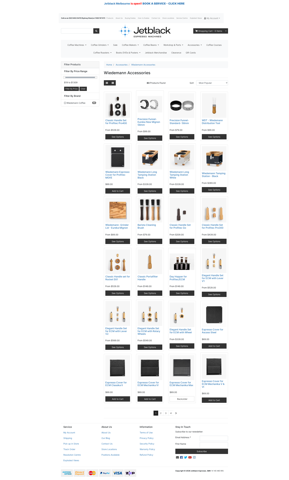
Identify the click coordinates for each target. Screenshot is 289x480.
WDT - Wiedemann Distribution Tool (212, 122)
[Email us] (177, 457)
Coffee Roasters (101, 52)
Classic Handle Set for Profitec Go (180, 226)
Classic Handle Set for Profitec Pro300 (212, 226)
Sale (115, 45)
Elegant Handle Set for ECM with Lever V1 (212, 278)
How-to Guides (143, 18)
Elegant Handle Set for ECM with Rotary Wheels (149, 331)
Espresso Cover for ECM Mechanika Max (181, 384)
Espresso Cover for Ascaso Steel (212, 331)
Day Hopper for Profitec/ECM (178, 278)
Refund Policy (146, 455)
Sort (192, 83)
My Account (69, 432)
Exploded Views (196, 18)
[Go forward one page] (176, 413)
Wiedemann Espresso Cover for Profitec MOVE (117, 175)
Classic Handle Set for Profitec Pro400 (116, 122)
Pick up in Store (71, 443)
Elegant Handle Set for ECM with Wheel (181, 331)
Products (109, 18)
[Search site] (96, 31)
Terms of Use (146, 432)
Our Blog (105, 438)
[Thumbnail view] (107, 82)
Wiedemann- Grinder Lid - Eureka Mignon (117, 226)
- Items (210, 31)
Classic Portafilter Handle (148, 278)
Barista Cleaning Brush (147, 226)
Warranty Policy (147, 449)
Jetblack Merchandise (156, 52)
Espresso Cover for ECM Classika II (116, 384)
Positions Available (110, 455)
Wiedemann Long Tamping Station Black (147, 175)
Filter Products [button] (72, 64)
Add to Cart (117, 191)
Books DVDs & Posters (127, 52)
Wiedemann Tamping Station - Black (213, 175)
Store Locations (168, 18)
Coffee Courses (214, 45)
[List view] (113, 82)
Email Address (183, 437)
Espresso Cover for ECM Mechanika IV (148, 384)
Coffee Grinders (99, 45)
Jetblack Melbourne (117, 3)
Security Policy (147, 443)
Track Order (69, 449)
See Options (118, 136)
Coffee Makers (129, 45)
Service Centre (182, 18)
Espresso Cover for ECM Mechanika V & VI (213, 384)
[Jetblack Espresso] (144, 30)
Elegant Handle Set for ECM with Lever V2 (116, 331)
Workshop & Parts (172, 45)
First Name (180, 444)
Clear (83, 89)
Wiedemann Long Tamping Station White (179, 175)
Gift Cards (191, 52)
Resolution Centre (72, 455)
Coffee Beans (150, 45)
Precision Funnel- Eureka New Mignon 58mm (149, 122)
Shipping (67, 438)
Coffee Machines (76, 45)
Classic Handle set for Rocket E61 (117, 278)
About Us (119, 18)
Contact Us (156, 18)
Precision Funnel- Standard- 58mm (179, 122)
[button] (212, 18)
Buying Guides (130, 18)
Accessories (194, 45)
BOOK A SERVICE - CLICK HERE (164, 3)
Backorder (182, 399)
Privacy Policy (147, 438)
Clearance (176, 52)
